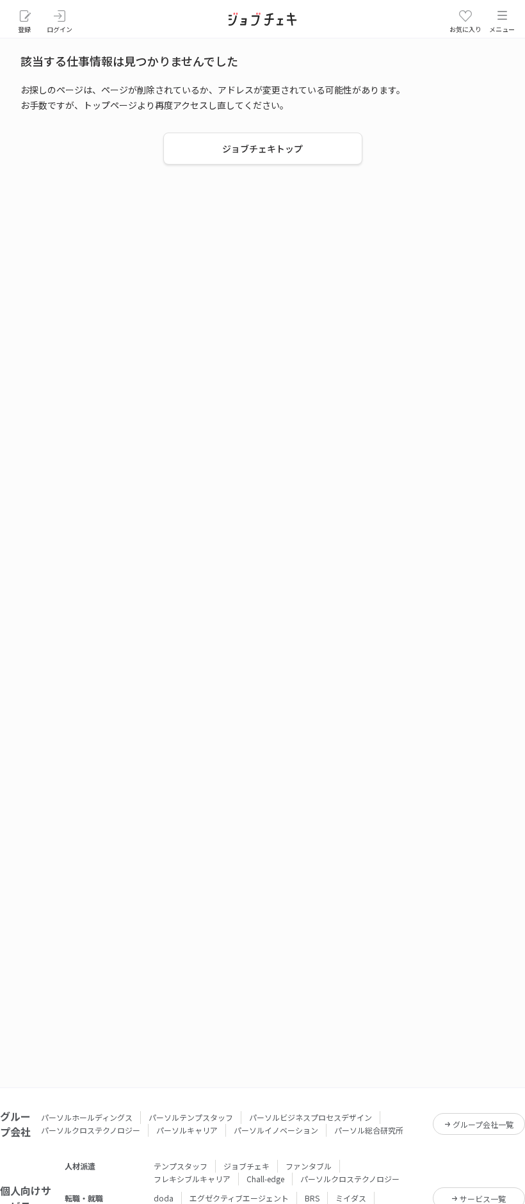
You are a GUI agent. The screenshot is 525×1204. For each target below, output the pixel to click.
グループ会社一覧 (483, 1124)
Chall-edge (265, 1178)
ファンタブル (309, 1165)
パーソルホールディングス (87, 1117)
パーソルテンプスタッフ (191, 1117)
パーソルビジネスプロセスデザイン (310, 1117)
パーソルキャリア (187, 1130)
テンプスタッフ (180, 1165)
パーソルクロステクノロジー (90, 1130)
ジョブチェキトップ (262, 148)
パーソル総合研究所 (368, 1130)
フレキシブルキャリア (192, 1178)
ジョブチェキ (246, 1165)
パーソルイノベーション (276, 1130)
